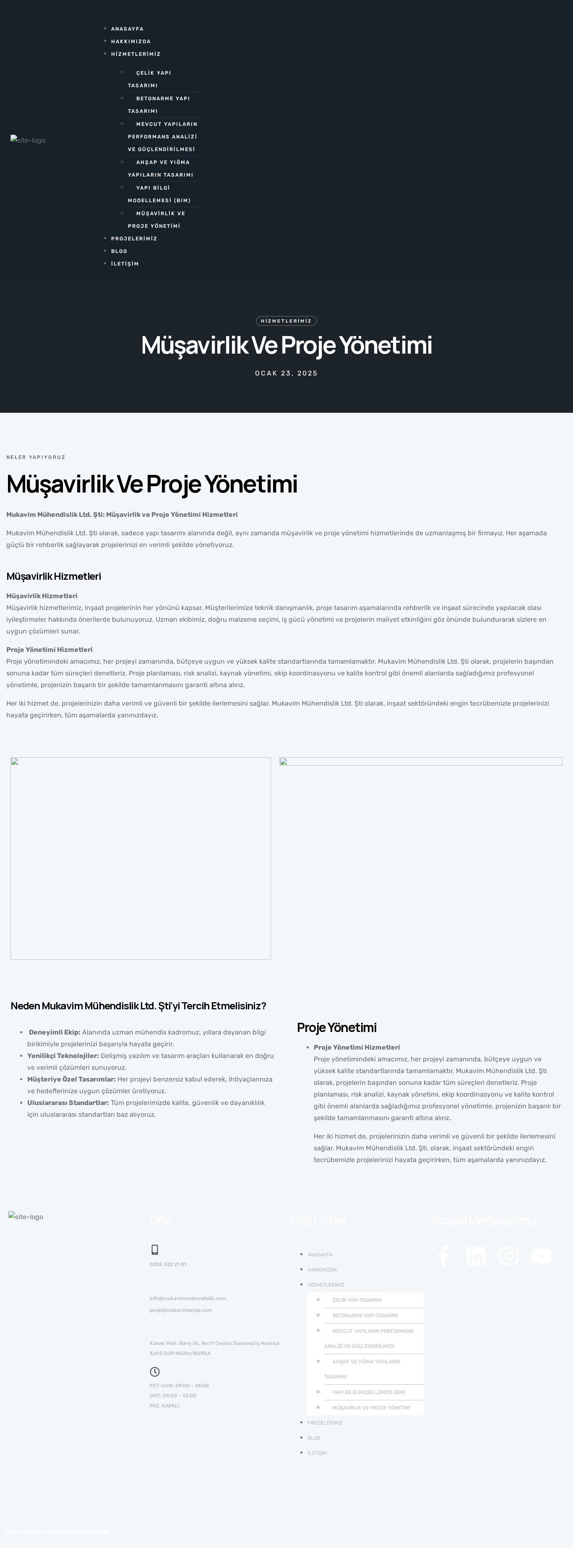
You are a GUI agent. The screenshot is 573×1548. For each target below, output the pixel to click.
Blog (119, 251)
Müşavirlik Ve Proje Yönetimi (156, 220)
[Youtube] (541, 1256)
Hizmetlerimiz (136, 54)
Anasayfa (127, 29)
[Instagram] (508, 1256)
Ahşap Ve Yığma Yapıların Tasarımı (161, 168)
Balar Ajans (93, 1531)
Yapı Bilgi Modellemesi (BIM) (159, 194)
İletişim (125, 264)
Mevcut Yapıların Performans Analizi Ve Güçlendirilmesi (163, 136)
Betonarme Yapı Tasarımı (159, 105)
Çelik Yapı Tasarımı (150, 79)
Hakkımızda (131, 41)
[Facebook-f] (443, 1256)
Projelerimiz (134, 239)
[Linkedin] (476, 1256)
